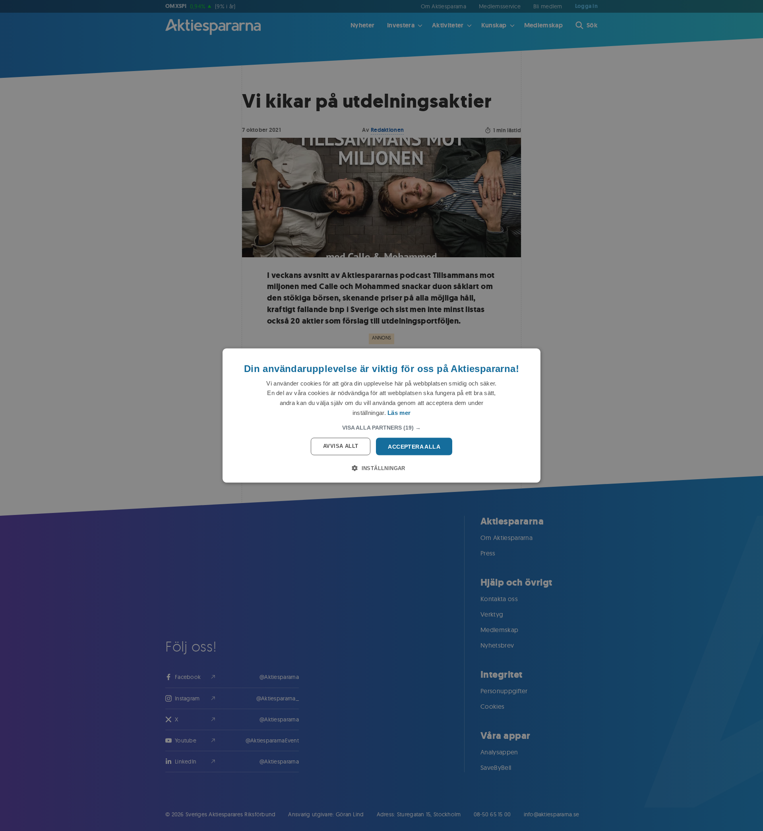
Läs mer (399, 412)
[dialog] (381, 415)
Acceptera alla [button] (414, 446)
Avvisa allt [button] (340, 446)
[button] (381, 427)
